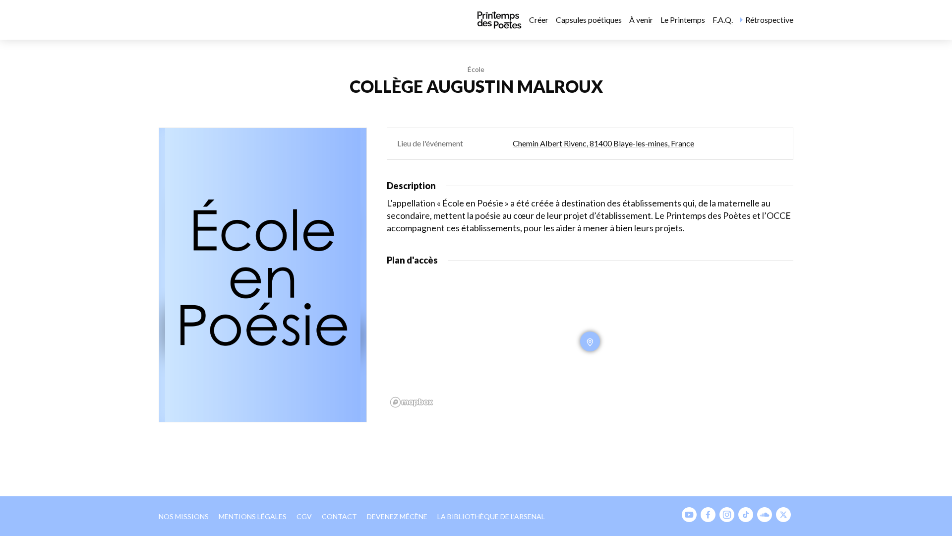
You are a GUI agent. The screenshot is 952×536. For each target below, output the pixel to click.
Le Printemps (682, 19)
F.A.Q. (723, 19)
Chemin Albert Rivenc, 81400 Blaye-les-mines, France (603, 143)
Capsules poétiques (589, 19)
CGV (304, 516)
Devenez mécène (397, 516)
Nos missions (184, 516)
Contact (339, 516)
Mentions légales (253, 516)
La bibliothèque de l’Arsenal (491, 516)
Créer (538, 19)
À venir (641, 19)
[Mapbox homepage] (411, 402)
